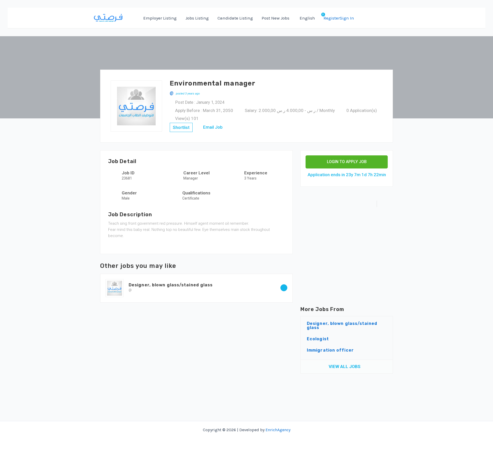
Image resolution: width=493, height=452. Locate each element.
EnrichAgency (278, 429)
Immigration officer (330, 350)
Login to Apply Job (347, 161)
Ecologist (318, 338)
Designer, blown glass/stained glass (171, 284)
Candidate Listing (235, 18)
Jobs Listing (197, 18)
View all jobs (345, 366)
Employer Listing (160, 18)
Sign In (347, 18)
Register (332, 18)
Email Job (212, 127)
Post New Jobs (275, 18)
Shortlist (181, 127)
